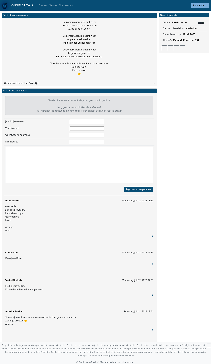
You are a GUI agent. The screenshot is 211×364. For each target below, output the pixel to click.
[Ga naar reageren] (170, 48)
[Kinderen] (188, 40)
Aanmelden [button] (199, 5)
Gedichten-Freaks (20, 5)
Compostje (11, 252)
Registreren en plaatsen (139, 189)
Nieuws (53, 5)
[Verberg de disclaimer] (209, 345)
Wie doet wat (66, 5)
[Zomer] (177, 40)
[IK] (197, 40)
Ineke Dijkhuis (13, 280)
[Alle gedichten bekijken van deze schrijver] (176, 48)
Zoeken (42, 5)
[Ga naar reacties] (164, 48)
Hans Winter (12, 200)
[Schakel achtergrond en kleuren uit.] (153, 15)
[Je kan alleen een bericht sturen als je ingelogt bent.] (182, 48)
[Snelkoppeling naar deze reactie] (152, 236)
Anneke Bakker (14, 311)
